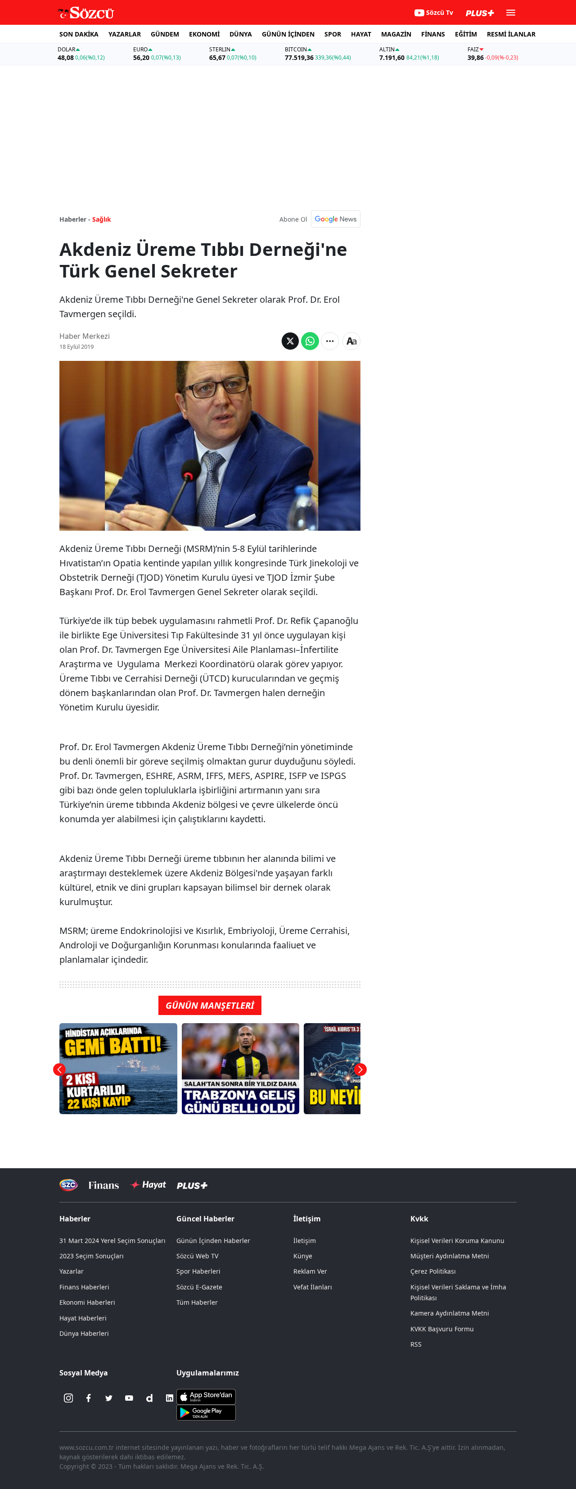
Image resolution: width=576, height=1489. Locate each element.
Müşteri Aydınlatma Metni (449, 1256)
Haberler (74, 1219)
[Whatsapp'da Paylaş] (310, 341)
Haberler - (74, 219)
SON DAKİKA (79, 34)
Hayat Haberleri (83, 1318)
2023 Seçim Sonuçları (91, 1256)
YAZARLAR (124, 34)
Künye (302, 1256)
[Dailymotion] (149, 1398)
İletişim (304, 1240)
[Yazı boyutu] (351, 341)
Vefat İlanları (312, 1287)
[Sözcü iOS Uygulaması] (206, 1396)
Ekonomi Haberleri (87, 1302)
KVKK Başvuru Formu (442, 1329)
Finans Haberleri (84, 1287)
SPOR (332, 34)
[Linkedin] (170, 1398)
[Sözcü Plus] (192, 1185)
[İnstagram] (68, 1398)
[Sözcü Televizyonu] (68, 1185)
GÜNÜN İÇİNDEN (288, 34)
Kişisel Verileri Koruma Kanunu (457, 1240)
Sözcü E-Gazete (199, 1287)
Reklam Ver (310, 1271)
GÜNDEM (165, 34)
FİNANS (433, 34)
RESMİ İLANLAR (511, 34)
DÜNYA (241, 34)
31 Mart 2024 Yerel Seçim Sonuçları (112, 1240)
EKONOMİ (204, 34)
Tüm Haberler (197, 1302)
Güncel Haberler (205, 1219)
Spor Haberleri (198, 1271)
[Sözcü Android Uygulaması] (206, 1412)
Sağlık (101, 219)
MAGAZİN (396, 34)
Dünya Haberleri (84, 1333)
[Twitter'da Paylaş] (290, 341)
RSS (416, 1344)
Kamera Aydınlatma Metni (449, 1313)
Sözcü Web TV (197, 1256)
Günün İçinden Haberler (213, 1240)
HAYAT (361, 34)
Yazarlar (71, 1271)
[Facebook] (89, 1398)
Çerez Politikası (433, 1271)
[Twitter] (109, 1398)
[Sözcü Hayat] (148, 1184)
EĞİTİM (466, 34)
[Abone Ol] (335, 219)
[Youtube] (129, 1398)
